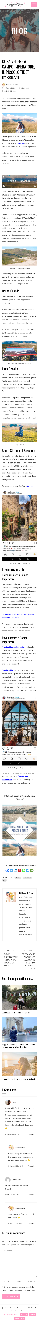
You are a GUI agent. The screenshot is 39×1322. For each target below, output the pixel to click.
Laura (14, 1102)
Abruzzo (17, 878)
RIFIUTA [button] (32, 1314)
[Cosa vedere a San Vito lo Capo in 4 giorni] (19, 1064)
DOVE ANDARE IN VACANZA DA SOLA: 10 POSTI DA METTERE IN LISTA (28, 960)
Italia (4, 880)
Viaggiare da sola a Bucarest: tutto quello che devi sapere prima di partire (18, 1046)
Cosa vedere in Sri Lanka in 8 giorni (16, 1012)
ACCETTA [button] (24, 1314)
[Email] (31, 870)
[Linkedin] (15, 870)
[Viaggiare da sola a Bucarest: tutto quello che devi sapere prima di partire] (19, 1029)
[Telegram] (27, 870)
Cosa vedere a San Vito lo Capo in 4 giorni (18, 1079)
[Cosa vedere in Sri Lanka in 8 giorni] (19, 997)
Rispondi (31, 1134)
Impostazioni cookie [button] (10, 1314)
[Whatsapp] (23, 870)
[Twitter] (11, 870)
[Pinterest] (19, 870)
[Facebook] (7, 870)
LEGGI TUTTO (19, 1319)
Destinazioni (27, 878)
